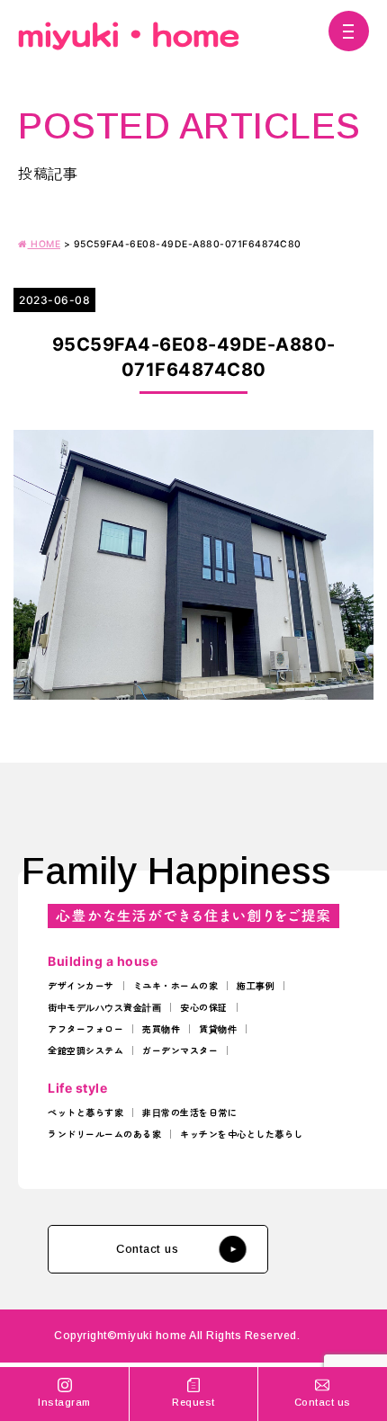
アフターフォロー (85, 1028)
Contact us (147, 1249)
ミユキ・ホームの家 (176, 985)
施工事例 (255, 985)
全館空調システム (85, 1050)
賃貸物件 (218, 1028)
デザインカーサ (81, 985)
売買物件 (161, 1028)
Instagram (64, 1402)
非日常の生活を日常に (189, 1112)
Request (193, 1402)
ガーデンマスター (180, 1050)
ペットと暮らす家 (85, 1112)
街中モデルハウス (85, 1007)
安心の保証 (204, 1007)
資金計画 (142, 1007)
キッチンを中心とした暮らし (241, 1134)
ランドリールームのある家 (104, 1134)
